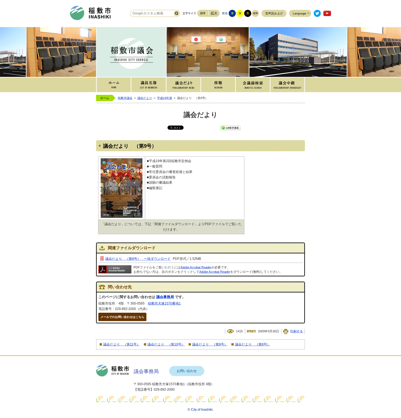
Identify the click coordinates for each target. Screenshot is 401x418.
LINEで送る (230, 128)
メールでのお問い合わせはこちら (122, 317)
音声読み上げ (274, 13)
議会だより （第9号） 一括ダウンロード (138, 258)
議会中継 (287, 85)
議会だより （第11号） (121, 344)
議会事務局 (165, 297)
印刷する (296, 331)
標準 (203, 13)
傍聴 (218, 85)
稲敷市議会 (125, 98)
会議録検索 (253, 85)
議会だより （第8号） (252, 344)
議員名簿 (148, 85)
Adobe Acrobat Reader (195, 267)
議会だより (183, 85)
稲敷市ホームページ (90, 13)
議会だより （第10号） (166, 344)
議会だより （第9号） (209, 344)
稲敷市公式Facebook (327, 13)
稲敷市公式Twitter (317, 13)
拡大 (214, 13)
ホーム (114, 85)
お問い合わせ (187, 371)
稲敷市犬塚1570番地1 (164, 303)
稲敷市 (112, 370)
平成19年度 (164, 98)
